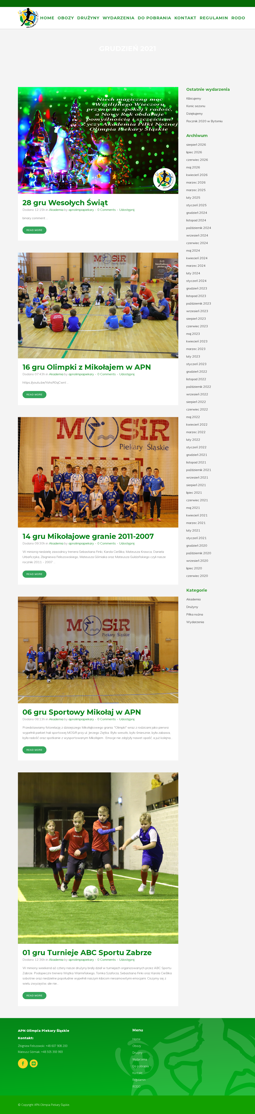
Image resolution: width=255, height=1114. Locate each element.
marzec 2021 (196, 523)
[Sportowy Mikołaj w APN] (98, 650)
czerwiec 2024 (197, 243)
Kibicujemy (193, 98)
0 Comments (106, 210)
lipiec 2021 (194, 492)
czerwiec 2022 (197, 409)
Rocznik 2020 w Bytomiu (204, 121)
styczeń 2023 (196, 364)
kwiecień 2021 (197, 515)
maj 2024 (193, 250)
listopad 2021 (196, 462)
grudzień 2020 (196, 545)
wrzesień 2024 (197, 235)
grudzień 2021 (196, 455)
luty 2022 (193, 440)
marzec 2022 (196, 432)
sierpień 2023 (196, 319)
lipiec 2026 (194, 152)
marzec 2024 (196, 266)
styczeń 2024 (196, 281)
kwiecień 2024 (197, 258)
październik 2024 (198, 228)
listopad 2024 (196, 220)
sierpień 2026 (196, 145)
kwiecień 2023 (197, 341)
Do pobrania (140, 1066)
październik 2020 (198, 553)
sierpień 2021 (196, 485)
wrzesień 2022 (197, 394)
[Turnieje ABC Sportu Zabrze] (98, 858)
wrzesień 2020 (197, 561)
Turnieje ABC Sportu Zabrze (99, 952)
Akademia (56, 210)
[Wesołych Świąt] (98, 140)
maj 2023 (193, 334)
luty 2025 (193, 197)
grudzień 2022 (196, 371)
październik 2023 (198, 303)
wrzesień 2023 (197, 311)
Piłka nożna (194, 614)
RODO (136, 1086)
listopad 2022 (196, 379)
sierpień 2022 (196, 402)
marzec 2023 (196, 349)
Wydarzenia (195, 622)
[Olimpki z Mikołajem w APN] (98, 305)
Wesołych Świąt (78, 202)
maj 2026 (193, 167)
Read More (34, 230)
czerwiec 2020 (197, 576)
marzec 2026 (196, 182)
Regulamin (139, 1080)
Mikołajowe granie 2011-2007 (100, 536)
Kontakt (137, 1073)
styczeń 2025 (196, 205)
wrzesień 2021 (197, 477)
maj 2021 (193, 508)
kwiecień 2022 (197, 424)
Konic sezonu (195, 106)
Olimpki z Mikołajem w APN (99, 367)
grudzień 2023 (196, 288)
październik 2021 (198, 470)
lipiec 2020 (194, 568)
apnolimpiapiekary (81, 210)
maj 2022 (193, 417)
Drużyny (192, 607)
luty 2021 (193, 530)
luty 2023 (193, 356)
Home (136, 1039)
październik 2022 (198, 387)
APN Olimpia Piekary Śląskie (51, 1105)
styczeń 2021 (196, 538)
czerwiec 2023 (197, 326)
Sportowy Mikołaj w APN (95, 712)
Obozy (136, 1046)
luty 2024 (193, 273)
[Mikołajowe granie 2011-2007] (98, 472)
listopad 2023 (196, 296)
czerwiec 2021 (197, 500)
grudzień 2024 (196, 213)
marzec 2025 (196, 190)
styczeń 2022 (196, 447)
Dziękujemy (194, 113)
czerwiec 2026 (197, 160)
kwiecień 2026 (197, 175)
